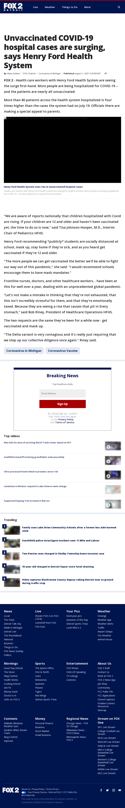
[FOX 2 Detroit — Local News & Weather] (14, 7)
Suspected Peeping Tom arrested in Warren (26, 500)
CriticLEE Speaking (76, 672)
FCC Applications (106, 695)
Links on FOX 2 (12, 699)
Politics (7, 655)
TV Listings (72, 675)
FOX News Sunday (13, 651)
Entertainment (77, 663)
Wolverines (41, 679)
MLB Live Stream (107, 737)
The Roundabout (13, 635)
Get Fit (7, 687)
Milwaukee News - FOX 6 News (76, 732)
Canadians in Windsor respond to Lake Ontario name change (35, 486)
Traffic (101, 627)
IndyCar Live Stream (108, 745)
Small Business (43, 735)
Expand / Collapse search (119, 7)
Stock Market (42, 731)
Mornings (11, 663)
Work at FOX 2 (105, 675)
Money (40, 719)
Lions (38, 675)
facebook (101, 790)
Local (7, 615)
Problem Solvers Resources (106, 705)
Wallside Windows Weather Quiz (13, 725)
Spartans (39, 683)
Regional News (77, 719)
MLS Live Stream (107, 773)
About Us (104, 663)
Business (8, 643)
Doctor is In (10, 695)
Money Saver (11, 691)
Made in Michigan (13, 627)
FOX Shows (72, 668)
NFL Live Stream (106, 727)
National (8, 639)
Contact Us (103, 672)
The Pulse (9, 619)
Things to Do (11, 647)
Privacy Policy (66, 419)
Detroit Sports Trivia (77, 623)
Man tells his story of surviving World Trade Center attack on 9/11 (37, 442)
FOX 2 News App (106, 679)
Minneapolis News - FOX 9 (76, 738)
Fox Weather (104, 635)
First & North (42, 672)
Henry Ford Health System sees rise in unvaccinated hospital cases (43, 186)
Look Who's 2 (73, 627)
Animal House (105, 639)
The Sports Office (44, 668)
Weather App (104, 619)
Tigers (38, 691)
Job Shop (102, 683)
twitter (107, 790)
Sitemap (102, 710)
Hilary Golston (13, 73)
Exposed (8, 740)
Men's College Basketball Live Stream (105, 752)
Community (104, 687)
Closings (102, 615)
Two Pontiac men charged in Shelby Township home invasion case (63, 553)
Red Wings (40, 695)
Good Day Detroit (13, 668)
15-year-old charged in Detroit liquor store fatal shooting (58, 566)
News (8, 611)
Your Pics (73, 611)
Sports (40, 663)
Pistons (39, 687)
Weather (104, 611)
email (119, 790)
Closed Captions (106, 699)
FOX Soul (40, 626)
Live (38, 611)
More (87, 7)
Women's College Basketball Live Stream (107, 762)
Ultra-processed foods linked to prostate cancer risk (31, 471)
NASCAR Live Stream (109, 741)
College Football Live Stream (109, 733)
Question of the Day (77, 619)
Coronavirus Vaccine (63, 351)
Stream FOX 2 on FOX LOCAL (46, 617)
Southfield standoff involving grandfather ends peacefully (34, 457)
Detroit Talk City (12, 623)
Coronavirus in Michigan (50, 73)
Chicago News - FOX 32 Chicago (77, 725)
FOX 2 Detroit (29, 73)
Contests (71, 679)
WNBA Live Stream (108, 769)
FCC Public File (105, 691)
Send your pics (74, 615)
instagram (113, 790)
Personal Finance (44, 723)
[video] (113, 446)
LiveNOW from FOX (45, 622)
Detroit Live (10, 631)
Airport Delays (105, 631)
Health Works (11, 679)
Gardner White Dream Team (15, 732)
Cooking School (12, 683)
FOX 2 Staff (104, 668)
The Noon (9, 672)
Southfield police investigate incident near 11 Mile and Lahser (60, 540)
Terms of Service (64, 422)
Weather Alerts (105, 623)
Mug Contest (11, 675)
